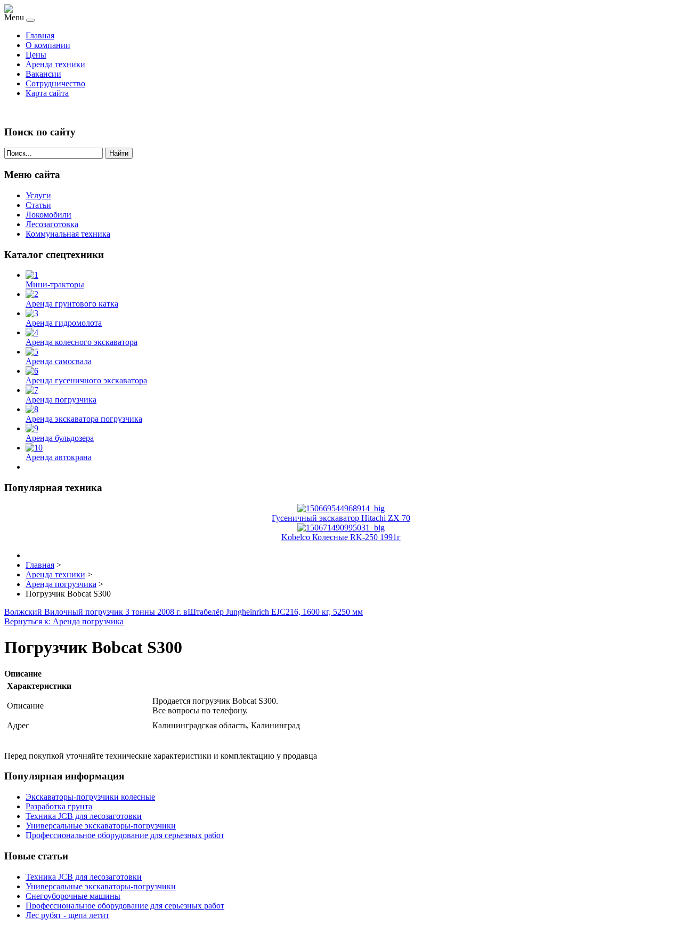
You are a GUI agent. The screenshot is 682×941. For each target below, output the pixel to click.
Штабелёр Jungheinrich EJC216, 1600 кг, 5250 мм (275, 611)
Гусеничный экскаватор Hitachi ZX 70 (341, 517)
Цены (36, 54)
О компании (48, 45)
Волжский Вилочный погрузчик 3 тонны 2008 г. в (96, 611)
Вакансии (43, 73)
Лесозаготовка (52, 224)
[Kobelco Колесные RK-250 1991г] (341, 527)
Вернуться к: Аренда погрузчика (64, 621)
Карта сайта (47, 93)
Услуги (38, 195)
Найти (118, 153)
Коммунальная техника (68, 233)
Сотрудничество (55, 83)
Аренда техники (55, 64)
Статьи (38, 205)
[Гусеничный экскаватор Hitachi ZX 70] (341, 508)
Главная (40, 35)
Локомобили (48, 214)
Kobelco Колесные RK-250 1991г (341, 537)
